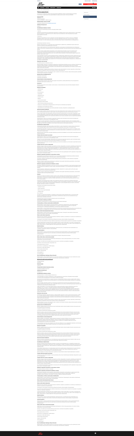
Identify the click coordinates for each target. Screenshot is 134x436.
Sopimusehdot (86, 14)
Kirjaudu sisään (88, 0)
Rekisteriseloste (46, 9)
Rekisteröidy (94, 0)
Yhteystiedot (86, 18)
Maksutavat (86, 12)
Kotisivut (39, 0)
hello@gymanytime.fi (52, 23)
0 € (90, 4)
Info (94, 7)
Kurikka (42, 7)
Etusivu (38, 9)
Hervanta (52, 7)
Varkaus (58, 7)
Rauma (47, 7)
